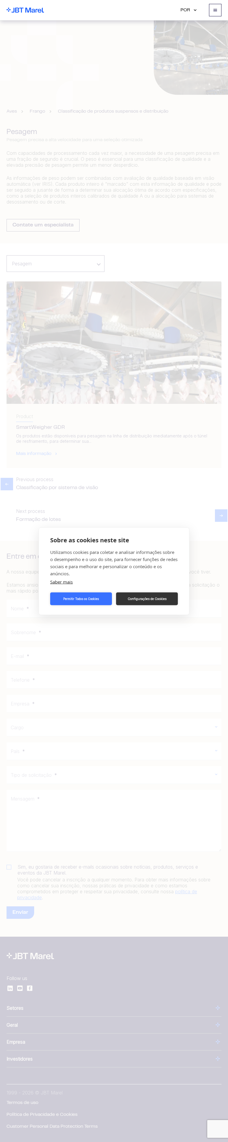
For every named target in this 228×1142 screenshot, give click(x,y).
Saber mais (61, 582)
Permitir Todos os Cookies (81, 599)
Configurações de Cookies (147, 599)
